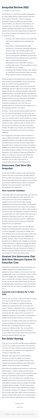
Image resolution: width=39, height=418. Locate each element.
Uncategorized (7, 10)
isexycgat (20, 238)
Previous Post (19, 403)
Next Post (19, 407)
